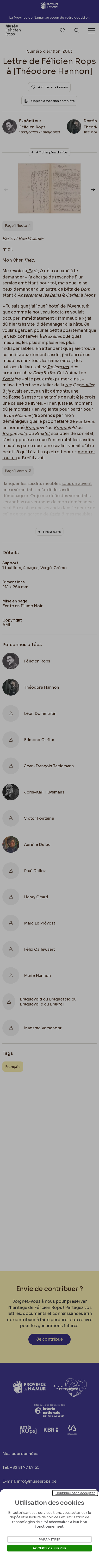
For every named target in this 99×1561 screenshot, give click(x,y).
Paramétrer (49, 1539)
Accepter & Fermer (49, 1548)
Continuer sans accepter (75, 1493)
